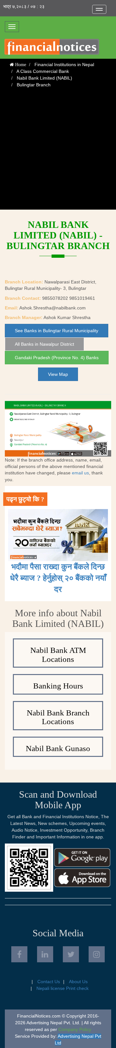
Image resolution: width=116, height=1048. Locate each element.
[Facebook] (19, 954)
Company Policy (74, 1029)
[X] (71, 954)
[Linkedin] (45, 954)
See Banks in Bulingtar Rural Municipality (56, 330)
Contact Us (48, 981)
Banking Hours (58, 685)
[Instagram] (97, 954)
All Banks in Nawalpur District (44, 344)
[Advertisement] (58, 152)
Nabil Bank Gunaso (58, 748)
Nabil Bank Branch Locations (58, 717)
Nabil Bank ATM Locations (58, 654)
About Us (78, 981)
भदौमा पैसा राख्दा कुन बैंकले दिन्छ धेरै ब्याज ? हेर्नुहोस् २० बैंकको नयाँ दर (58, 577)
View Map (58, 374)
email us (80, 472)
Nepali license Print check (62, 988)
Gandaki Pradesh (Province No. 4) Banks (57, 357)
